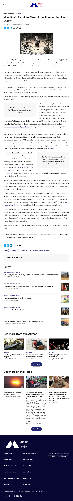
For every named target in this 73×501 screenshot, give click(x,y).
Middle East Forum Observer (12, 295)
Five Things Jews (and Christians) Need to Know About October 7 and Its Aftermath (31, 275)
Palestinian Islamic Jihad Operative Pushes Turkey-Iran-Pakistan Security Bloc (28, 286)
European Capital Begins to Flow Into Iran (17, 298)
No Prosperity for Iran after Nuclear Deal (57, 356)
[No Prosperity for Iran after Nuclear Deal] (59, 344)
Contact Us (26, 484)
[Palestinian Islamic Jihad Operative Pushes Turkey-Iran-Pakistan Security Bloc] (65, 287)
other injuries (49, 149)
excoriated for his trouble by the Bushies (17, 127)
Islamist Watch (8, 459)
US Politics (24, 250)
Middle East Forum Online (12, 272)
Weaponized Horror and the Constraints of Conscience (35, 356)
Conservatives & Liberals (40, 250)
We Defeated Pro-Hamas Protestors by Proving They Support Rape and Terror (35, 394)
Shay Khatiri (15, 300)
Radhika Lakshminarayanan (19, 323)
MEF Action (7, 484)
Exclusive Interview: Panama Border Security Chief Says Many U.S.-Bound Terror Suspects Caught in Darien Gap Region (59, 396)
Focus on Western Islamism (12, 478)
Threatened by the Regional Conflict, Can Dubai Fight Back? (23, 321)
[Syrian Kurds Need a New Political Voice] (65, 311)
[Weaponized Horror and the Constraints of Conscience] (36, 344)
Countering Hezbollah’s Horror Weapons (14, 356)
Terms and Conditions (29, 466)
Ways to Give (27, 472)
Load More (36, 364)
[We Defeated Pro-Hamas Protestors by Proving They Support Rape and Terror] (36, 382)
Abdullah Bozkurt (16, 288)
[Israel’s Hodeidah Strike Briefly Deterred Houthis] (14, 382)
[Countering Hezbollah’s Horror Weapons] (14, 344)
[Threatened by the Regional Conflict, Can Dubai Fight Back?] (65, 322)
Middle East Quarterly (29, 453)
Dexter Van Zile (16, 277)
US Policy (14, 250)
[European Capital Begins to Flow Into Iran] (65, 299)
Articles (18, 13)
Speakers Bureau (28, 459)
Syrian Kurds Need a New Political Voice (16, 310)
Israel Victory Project (10, 472)
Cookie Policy (27, 478)
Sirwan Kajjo (15, 312)
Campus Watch (8, 453)
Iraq (6, 250)
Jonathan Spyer (16, 396)
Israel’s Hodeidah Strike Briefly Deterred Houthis (13, 393)
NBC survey (34, 60)
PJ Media (26, 24)
